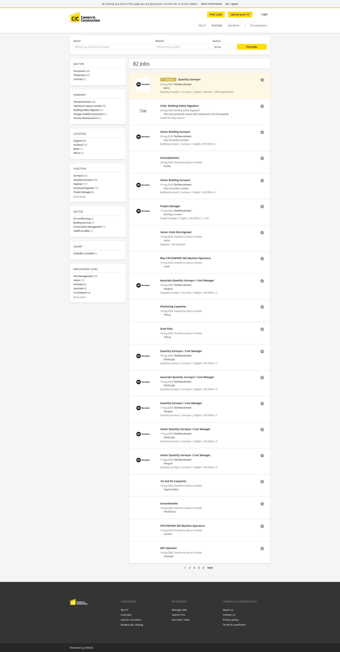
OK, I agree (231, 3)
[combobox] (112, 47)
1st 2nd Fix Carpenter (173, 481)
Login (264, 14)
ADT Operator (168, 548)
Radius (217, 41)
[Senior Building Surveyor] (143, 136)
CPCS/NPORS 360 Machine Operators (182, 525)
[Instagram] (89, 612)
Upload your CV (240, 14)
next (210, 567)
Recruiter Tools (181, 619)
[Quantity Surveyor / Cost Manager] (143, 356)
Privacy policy (231, 619)
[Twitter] (78, 612)
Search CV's (178, 614)
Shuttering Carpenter (173, 306)
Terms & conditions (234, 624)
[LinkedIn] (84, 612)
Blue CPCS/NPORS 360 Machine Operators (185, 258)
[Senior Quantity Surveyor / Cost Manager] (143, 434)
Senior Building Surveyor (175, 131)
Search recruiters (131, 619)
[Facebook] (72, 612)
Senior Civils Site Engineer (176, 232)
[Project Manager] (143, 211)
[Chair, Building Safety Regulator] (143, 110)
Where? (159, 41)
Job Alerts (233, 25)
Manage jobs (179, 609)
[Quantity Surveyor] (143, 84)
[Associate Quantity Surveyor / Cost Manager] (143, 285)
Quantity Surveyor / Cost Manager (181, 351)
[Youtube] (95, 612)
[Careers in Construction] (85, 17)
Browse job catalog (132, 624)
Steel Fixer (166, 328)
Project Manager (170, 206)
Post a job (216, 14)
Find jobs (126, 614)
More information (211, 3)
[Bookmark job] (262, 79)
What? (77, 41)
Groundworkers (169, 157)
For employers (258, 25)
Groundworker (169, 503)
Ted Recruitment (182, 84)
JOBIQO (88, 647)
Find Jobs (217, 25)
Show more (79, 196)
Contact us (229, 614)
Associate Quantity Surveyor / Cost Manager (187, 280)
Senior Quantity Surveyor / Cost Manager (185, 429)
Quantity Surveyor (189, 79)
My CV (202, 25)
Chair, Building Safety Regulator (179, 105)
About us (228, 609)
